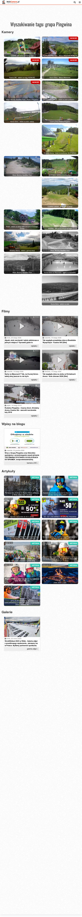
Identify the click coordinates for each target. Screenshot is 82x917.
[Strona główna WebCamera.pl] (10, 2)
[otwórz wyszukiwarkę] (74, 2)
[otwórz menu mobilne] (79, 2)
